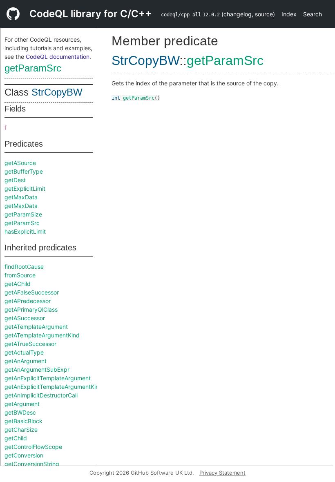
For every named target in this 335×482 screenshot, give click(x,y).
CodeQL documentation (57, 56)
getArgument (22, 403)
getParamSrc (32, 68)
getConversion (23, 455)
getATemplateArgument (36, 326)
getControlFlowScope (33, 446)
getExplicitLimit (24, 188)
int (116, 98)
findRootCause (24, 266)
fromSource (20, 275)
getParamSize (23, 214)
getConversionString (31, 463)
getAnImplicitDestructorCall (41, 395)
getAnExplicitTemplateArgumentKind (53, 386)
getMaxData (21, 197)
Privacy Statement (222, 472)
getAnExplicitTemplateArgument (47, 378)
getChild (15, 438)
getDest (15, 179)
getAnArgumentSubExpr (36, 369)
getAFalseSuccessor (31, 292)
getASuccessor (24, 318)
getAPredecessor (27, 300)
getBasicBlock (23, 420)
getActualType (24, 352)
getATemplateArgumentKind (42, 335)
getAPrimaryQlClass (31, 309)
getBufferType (23, 171)
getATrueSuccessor (30, 343)
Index (289, 14)
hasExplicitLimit (25, 231)
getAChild (17, 283)
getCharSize (21, 429)
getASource (20, 162)
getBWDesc (20, 412)
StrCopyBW (57, 92)
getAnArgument (25, 360)
